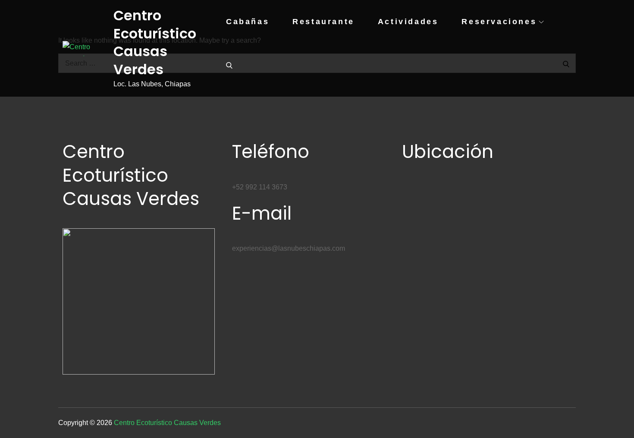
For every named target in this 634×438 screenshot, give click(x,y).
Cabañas (247, 21)
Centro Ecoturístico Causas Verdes (154, 42)
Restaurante (323, 21)
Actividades (408, 21)
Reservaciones (499, 21)
